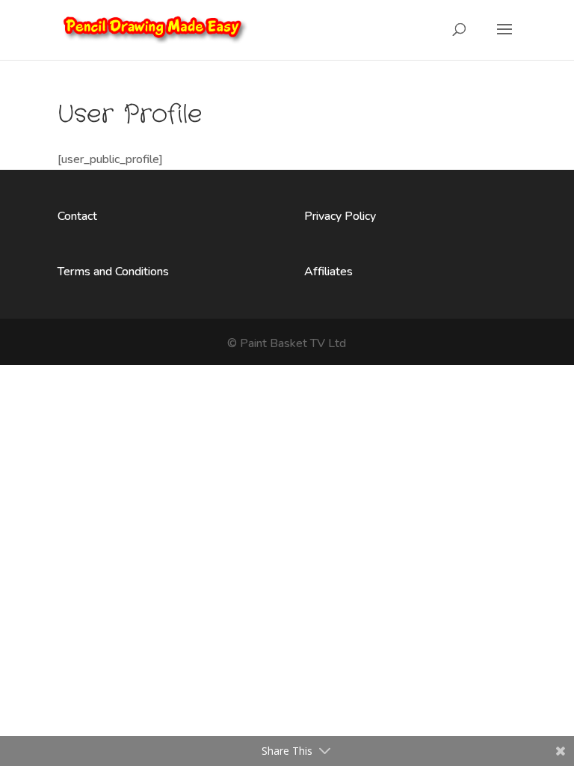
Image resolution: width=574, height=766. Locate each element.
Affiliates (328, 271)
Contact (77, 216)
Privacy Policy (340, 216)
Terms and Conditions (113, 271)
